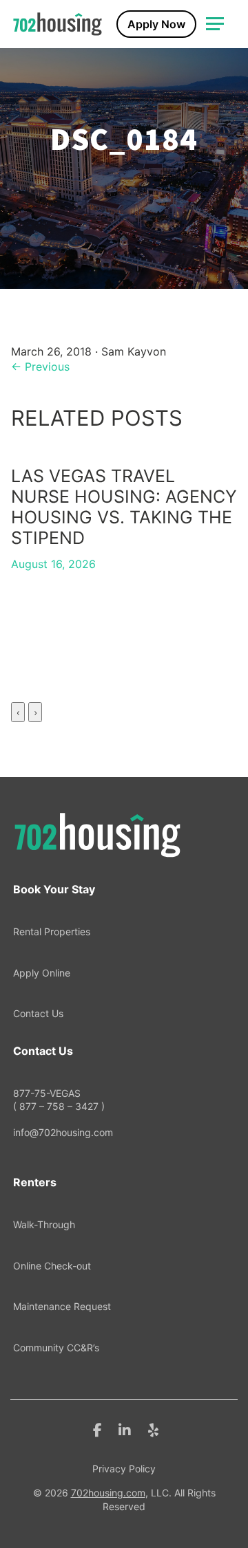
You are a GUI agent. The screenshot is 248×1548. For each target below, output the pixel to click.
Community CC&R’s (56, 1347)
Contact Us (38, 1013)
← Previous (40, 366)
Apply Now (156, 24)
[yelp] (153, 1429)
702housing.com (108, 1492)
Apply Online (41, 973)
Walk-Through (44, 1224)
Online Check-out (52, 1266)
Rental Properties (51, 931)
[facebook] (97, 1429)
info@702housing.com (63, 1132)
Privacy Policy (124, 1468)
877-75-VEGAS (59, 1100)
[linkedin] (124, 1429)
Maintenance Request (62, 1306)
